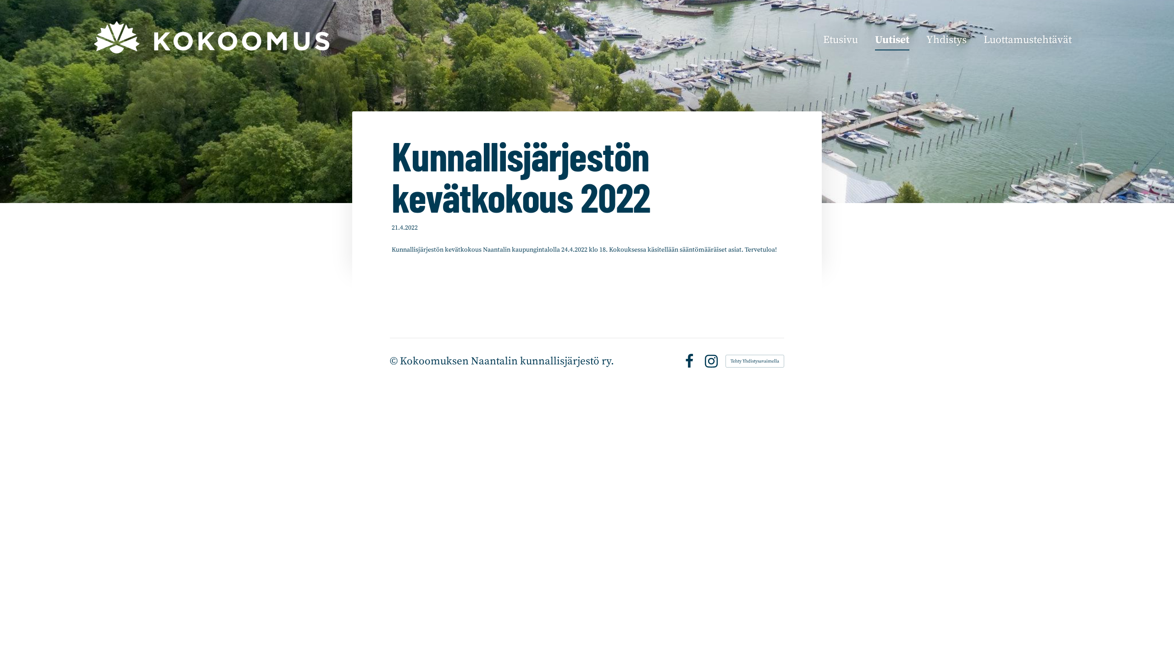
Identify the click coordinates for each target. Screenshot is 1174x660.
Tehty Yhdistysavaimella (755, 361)
